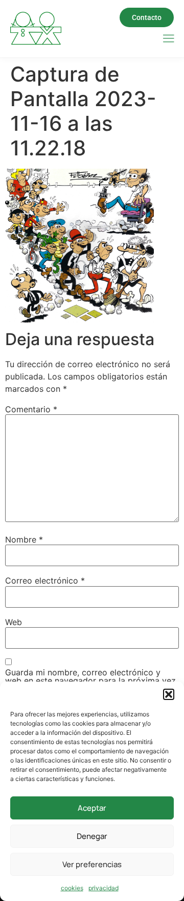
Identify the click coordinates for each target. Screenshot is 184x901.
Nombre (24, 539)
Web (13, 622)
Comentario (31, 409)
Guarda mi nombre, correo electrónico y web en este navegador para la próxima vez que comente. (90, 680)
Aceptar (92, 808)
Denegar (92, 836)
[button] (169, 694)
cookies (72, 888)
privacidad (103, 888)
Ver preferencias (92, 864)
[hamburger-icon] (168, 39)
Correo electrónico (45, 580)
